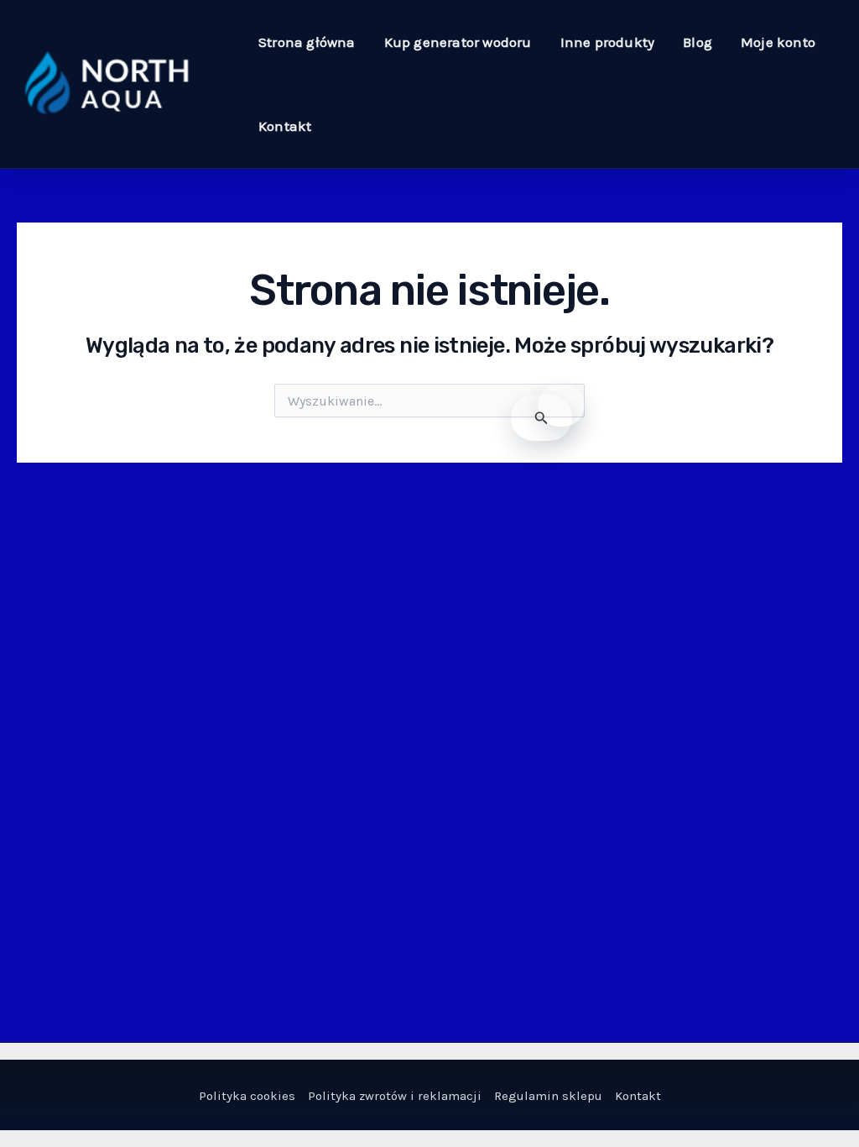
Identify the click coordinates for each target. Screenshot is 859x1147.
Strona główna (307, 42)
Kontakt (284, 126)
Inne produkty (607, 42)
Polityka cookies (247, 1095)
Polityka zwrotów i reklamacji (395, 1095)
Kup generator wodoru (458, 42)
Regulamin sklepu (548, 1095)
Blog (697, 42)
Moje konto (778, 42)
